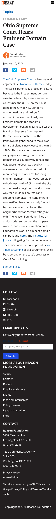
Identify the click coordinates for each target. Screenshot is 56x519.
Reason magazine (14, 410)
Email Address (15, 340)
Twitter (11, 304)
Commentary (15, 19)
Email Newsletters (14, 389)
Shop (6, 415)
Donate (7, 384)
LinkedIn (12, 309)
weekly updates (17, 335)
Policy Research (12, 405)
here (23, 235)
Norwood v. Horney (32, 84)
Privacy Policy (11, 472)
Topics (8, 12)
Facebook (13, 299)
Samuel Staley (11, 266)
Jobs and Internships (15, 400)
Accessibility (10, 477)
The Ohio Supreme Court (18, 79)
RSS (9, 320)
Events (7, 394)
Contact (8, 379)
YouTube (13, 314)
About (7, 373)
